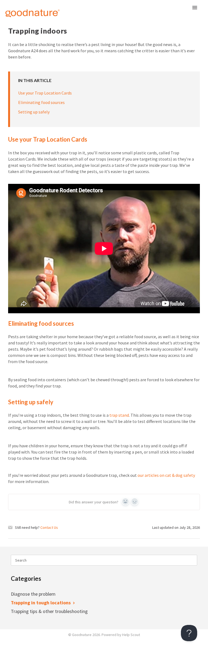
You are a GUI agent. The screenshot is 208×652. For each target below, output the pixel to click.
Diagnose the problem (34, 594)
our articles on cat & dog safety (166, 475)
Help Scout (131, 634)
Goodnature (82, 634)
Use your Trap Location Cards (45, 93)
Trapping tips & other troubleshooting (50, 611)
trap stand (119, 415)
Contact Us (49, 527)
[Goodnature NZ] (25, 10)
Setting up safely (34, 112)
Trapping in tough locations (41, 602)
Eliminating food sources (41, 102)
